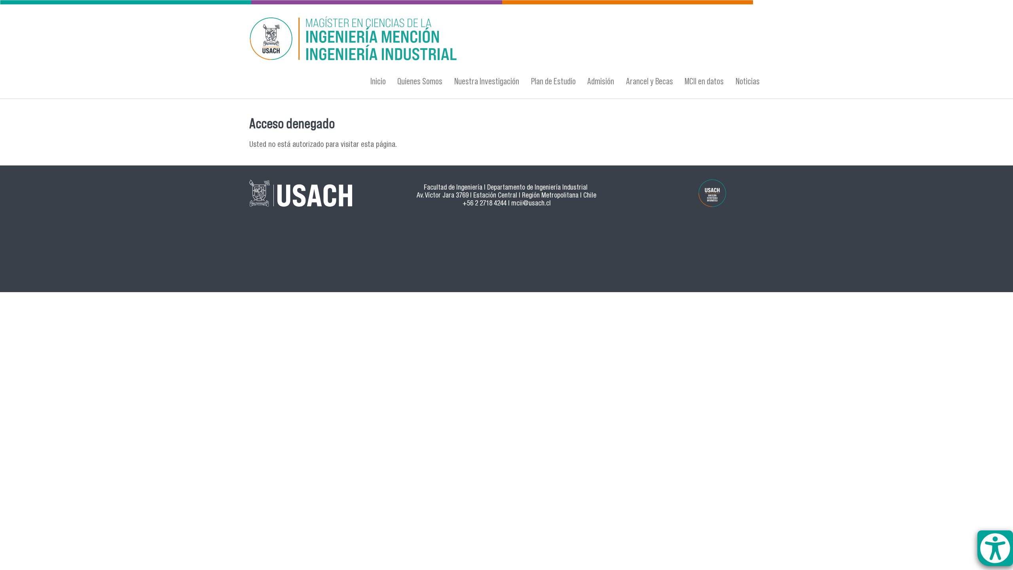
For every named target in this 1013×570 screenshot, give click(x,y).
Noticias (748, 81)
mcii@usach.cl (531, 204)
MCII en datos (704, 81)
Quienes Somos (419, 81)
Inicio (378, 81)
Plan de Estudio (553, 81)
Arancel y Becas (649, 81)
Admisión (600, 81)
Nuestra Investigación (486, 81)
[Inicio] (429, 40)
